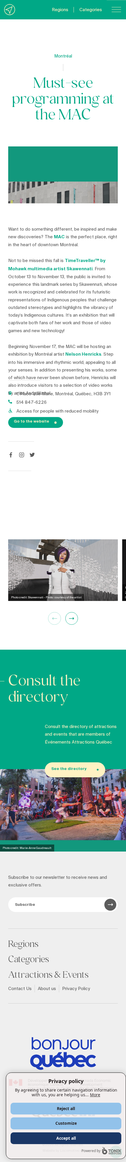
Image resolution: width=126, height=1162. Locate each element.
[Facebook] (10, 454)
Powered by (91, 1150)
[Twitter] (32, 454)
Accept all (66, 1138)
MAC (59, 237)
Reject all (66, 1108)
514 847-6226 (31, 402)
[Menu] (116, 9)
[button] (71, 618)
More (95, 1094)
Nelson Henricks (83, 354)
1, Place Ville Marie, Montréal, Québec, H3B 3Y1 (63, 393)
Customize (66, 1123)
